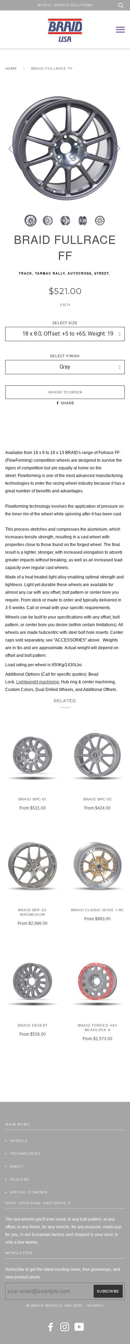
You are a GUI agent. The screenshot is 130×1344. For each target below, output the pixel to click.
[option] (65, 148)
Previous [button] (17, 148)
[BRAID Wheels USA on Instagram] (65, 1329)
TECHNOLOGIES (25, 1153)
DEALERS (19, 1179)
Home (11, 68)
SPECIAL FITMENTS (28, 1192)
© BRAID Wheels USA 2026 (55, 1305)
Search (95, 1305)
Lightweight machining (37, 681)
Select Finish (65, 356)
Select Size (65, 323)
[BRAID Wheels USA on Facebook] (50, 1329)
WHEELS (18, 1141)
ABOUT (17, 1166)
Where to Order (65, 392)
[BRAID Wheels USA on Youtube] (79, 1329)
